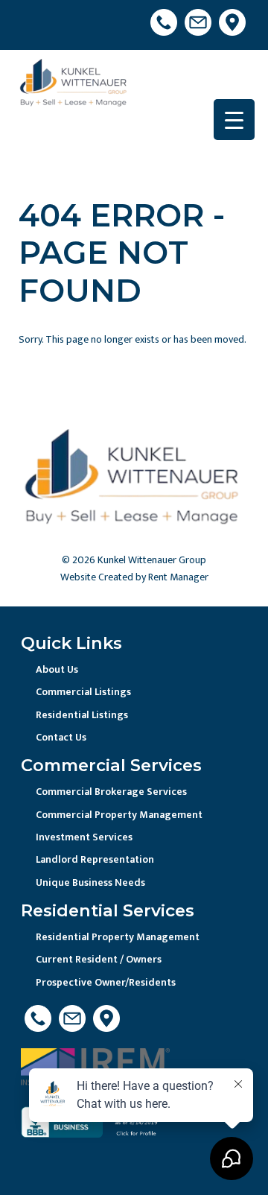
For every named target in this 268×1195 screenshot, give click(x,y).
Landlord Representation (95, 859)
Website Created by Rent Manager (134, 577)
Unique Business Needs (90, 882)
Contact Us (61, 737)
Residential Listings (82, 714)
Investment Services (84, 837)
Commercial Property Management (119, 814)
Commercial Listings (83, 691)
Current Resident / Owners (99, 959)
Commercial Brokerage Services (111, 791)
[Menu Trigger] (234, 119)
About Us (57, 669)
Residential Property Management (118, 936)
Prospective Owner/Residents (106, 982)
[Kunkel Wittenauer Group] (74, 85)
